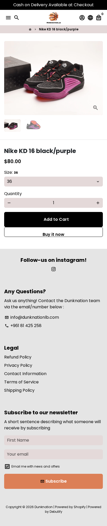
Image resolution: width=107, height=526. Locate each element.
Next (98, 78)
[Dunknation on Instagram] (53, 269)
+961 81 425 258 (23, 326)
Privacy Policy (18, 365)
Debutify (56, 511)
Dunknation (44, 507)
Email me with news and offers (35, 466)
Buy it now (53, 234)
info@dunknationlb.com (32, 317)
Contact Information (25, 374)
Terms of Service (21, 382)
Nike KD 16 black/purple (58, 29)
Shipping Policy (19, 390)
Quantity (13, 194)
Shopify (80, 507)
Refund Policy (17, 357)
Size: (11, 172)
